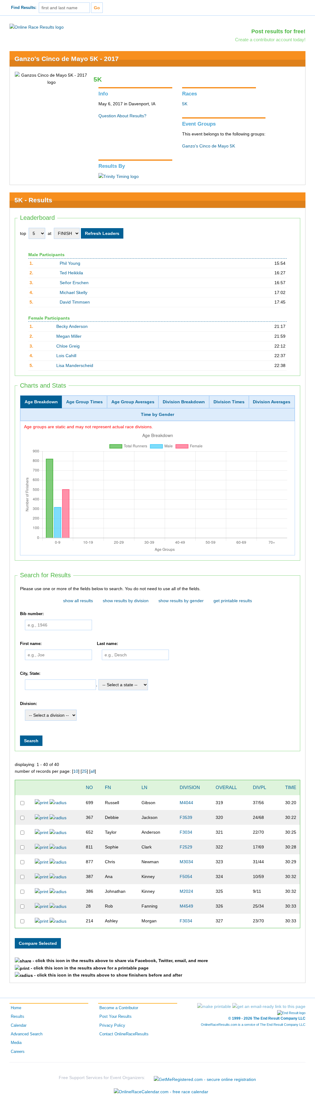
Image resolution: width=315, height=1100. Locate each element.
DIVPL (259, 787)
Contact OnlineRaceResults (124, 1034)
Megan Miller (69, 336)
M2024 (186, 891)
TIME (290, 787)
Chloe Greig (68, 346)
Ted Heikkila (71, 272)
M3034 (186, 861)
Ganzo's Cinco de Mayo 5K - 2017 (66, 58)
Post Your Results (115, 1016)
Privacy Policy (112, 1025)
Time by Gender (157, 414)
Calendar (18, 1025)
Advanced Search (26, 1034)
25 (84, 771)
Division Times (229, 401)
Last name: (107, 644)
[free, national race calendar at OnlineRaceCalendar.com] (161, 1091)
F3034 (186, 832)
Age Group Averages (132, 401)
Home (16, 1008)
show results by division (126, 600)
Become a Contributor (118, 1008)
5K (184, 103)
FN (108, 787)
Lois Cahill (66, 355)
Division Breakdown (184, 401)
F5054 (186, 876)
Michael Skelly (73, 292)
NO (89, 787)
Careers (18, 1052)
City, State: (30, 673)
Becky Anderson (72, 326)
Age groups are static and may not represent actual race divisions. (88, 426)
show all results (78, 600)
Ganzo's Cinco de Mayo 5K (208, 145)
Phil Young (70, 263)
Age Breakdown (41, 401)
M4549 (186, 906)
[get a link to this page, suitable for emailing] (268, 1006)
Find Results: (23, 8)
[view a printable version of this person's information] (41, 802)
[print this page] (214, 1006)
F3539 (186, 817)
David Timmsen (75, 302)
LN (144, 787)
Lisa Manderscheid (74, 365)
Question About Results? (122, 115)
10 (75, 771)
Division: (28, 704)
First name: (31, 644)
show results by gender (181, 600)
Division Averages (271, 401)
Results (17, 1016)
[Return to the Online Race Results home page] (37, 26)
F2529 (186, 846)
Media (16, 1043)
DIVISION (190, 787)
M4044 (186, 802)
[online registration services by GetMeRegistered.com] (205, 1077)
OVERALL (226, 787)
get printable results (232, 600)
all (92, 771)
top (23, 233)
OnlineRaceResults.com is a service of (253, 1024)
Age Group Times (84, 401)
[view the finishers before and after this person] (58, 802)
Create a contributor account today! (270, 39)
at (49, 233)
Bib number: (32, 614)
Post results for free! (278, 31)
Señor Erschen (74, 282)
